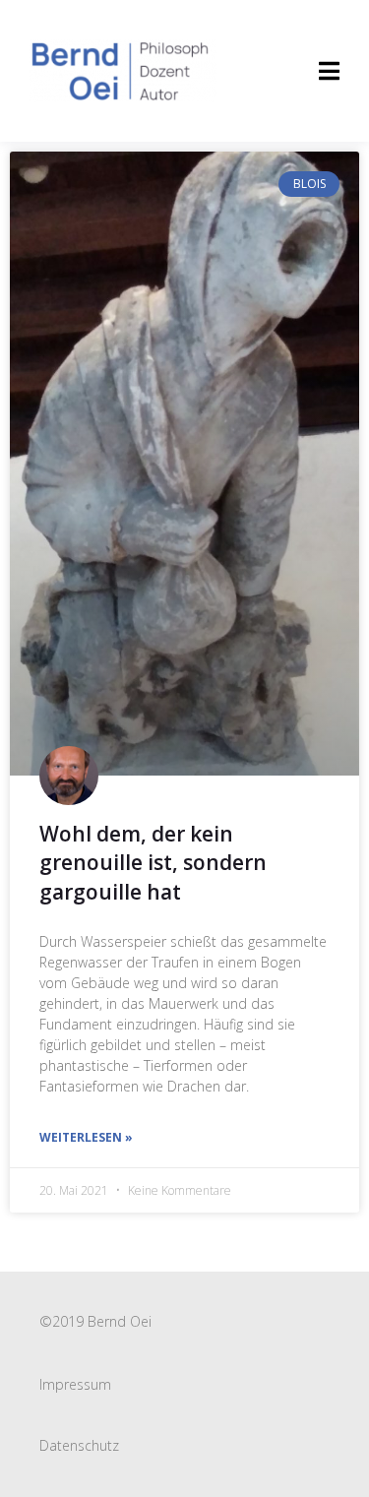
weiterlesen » (86, 1137)
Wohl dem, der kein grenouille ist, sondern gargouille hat (153, 862)
